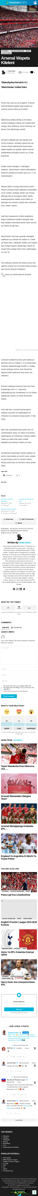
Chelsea (14, 529)
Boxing (5, 1142)
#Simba (9, 1108)
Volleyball (6, 1140)
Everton (6, 531)
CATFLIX (10, 1048)
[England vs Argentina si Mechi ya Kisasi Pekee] (19, 843)
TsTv (4, 1145)
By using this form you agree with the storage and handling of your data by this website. (18, 687)
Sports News (27, 918)
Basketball (6, 1143)
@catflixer (19, 1048)
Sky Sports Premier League (16, 1080)
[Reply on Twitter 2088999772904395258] (8, 1113)
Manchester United (20, 531)
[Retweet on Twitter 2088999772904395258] (12, 1113)
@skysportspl (11, 1082)
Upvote (8, 607)
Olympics (6, 1136)
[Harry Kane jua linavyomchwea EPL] (19, 969)
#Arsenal (26, 1105)
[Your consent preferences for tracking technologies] (34, 1192)
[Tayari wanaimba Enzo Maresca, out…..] (19, 753)
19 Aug (27, 1048)
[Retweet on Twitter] (12, 1045)
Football (18, 740)
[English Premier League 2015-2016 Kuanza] (19, 909)
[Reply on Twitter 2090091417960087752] (8, 1057)
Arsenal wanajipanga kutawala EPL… (17, 827)
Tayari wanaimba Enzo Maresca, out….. (18, 767)
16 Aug (19, 1082)
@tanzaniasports (24, 1063)
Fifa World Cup (8, 1171)
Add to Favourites (28, 519)
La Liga (5, 1163)
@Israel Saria (11, 1063)
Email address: (19, 1002)
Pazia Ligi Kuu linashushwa (15, 894)
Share (3, 275)
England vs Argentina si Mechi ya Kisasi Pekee (18, 857)
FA (4, 1167)
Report (20, 523)
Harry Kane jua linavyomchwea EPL (18, 983)
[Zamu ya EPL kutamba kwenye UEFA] (19, 939)
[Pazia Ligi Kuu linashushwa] (19, 882)
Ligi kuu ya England (17, 891)
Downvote (29, 607)
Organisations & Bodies (11, 1147)
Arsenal (6, 529)
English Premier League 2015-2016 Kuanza (19, 923)
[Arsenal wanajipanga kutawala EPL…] (19, 813)
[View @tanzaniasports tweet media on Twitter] (8, 1051)
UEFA (24, 948)
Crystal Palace (26, 529)
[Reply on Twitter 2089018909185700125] (8, 1094)
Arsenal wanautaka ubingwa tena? (16, 797)
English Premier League (11, 1161)
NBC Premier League (10, 1160)
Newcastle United (10, 533)
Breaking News (7, 948)
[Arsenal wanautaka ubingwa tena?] (19, 783)
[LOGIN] (35, 2)
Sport (28, 891)
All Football (7, 1158)
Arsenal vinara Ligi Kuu (8, 509)
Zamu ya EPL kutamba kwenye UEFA (17, 953)
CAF (4, 1165)
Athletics (6, 1138)
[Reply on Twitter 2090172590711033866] (8, 1071)
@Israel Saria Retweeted (21, 1045)
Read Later (9, 519)
